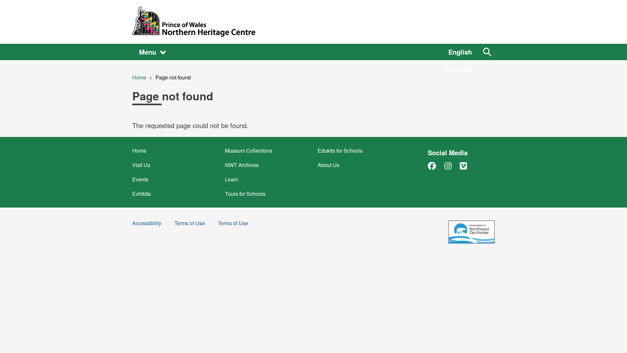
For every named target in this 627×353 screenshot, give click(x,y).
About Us (328, 165)
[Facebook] (432, 165)
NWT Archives (242, 165)
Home (139, 77)
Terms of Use (189, 224)
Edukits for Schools (340, 150)
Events (140, 179)
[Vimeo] (463, 165)
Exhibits (141, 193)
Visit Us (141, 165)
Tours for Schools (245, 193)
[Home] (313, 22)
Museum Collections (248, 150)
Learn (231, 179)
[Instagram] (448, 165)
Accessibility (146, 224)
